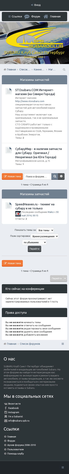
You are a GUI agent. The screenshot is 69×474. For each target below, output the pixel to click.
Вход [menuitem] (37, 4)
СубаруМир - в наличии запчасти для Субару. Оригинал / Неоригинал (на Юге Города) (38, 153)
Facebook (13, 408)
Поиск (54, 176)
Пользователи (15, 449)
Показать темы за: (26, 230)
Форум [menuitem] (35, 16)
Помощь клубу (15, 453)
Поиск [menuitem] (63, 69)
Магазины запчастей (34, 79)
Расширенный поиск (61, 176)
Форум (11, 440)
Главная (55, 16)
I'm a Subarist (15, 416)
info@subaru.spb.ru (18, 420)
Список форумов (30, 343)
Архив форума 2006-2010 (21, 445)
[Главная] (34, 47)
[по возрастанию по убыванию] (34, 242)
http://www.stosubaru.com (29, 101)
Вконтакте (14, 403)
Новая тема (14, 176)
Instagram (13, 412)
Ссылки (17, 16)
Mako (51, 212)
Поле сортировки (20, 236)
